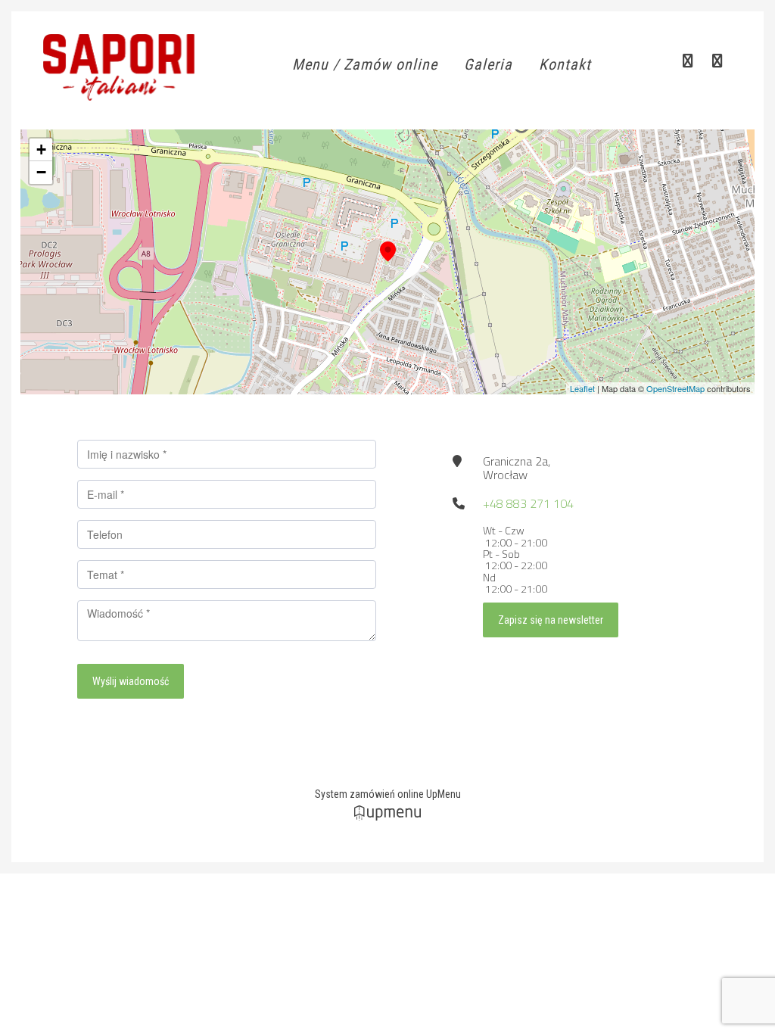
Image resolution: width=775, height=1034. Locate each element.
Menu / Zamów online (364, 64)
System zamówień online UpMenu (388, 794)
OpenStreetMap (675, 388)
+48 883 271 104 (528, 503)
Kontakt (565, 64)
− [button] (41, 172)
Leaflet (582, 388)
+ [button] (41, 149)
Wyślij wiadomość (130, 681)
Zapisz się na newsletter (550, 620)
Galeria (488, 64)
